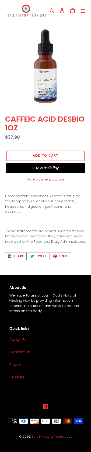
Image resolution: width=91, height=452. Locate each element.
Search (15, 364)
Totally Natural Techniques (52, 436)
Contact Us (19, 352)
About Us (17, 339)
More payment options (45, 179)
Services (16, 377)
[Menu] (83, 10)
